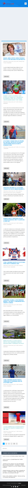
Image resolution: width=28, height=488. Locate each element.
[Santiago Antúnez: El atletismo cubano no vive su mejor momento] (14, 179)
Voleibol (4, 432)
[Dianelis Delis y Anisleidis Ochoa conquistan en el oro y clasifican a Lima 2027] (14, 210)
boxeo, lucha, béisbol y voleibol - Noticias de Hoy (14, 476)
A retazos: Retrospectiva (9, 477)
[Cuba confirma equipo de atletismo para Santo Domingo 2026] (14, 253)
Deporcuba (11, 61)
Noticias (20, 101)
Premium (14, 192)
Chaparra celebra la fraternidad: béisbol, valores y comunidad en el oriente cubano (14, 301)
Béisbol (20, 304)
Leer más (6, 76)
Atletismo (20, 191)
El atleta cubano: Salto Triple (17, 456)
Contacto (14, 485)
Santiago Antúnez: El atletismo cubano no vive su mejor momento (14, 188)
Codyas (19, 483)
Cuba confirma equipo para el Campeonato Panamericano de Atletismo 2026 (12, 381)
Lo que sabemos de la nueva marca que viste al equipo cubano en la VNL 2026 (13, 428)
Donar (18, 485)
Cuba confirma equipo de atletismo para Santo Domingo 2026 (14, 263)
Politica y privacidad (7, 485)
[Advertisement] (14, 22)
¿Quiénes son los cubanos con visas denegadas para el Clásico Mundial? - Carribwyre (13, 464)
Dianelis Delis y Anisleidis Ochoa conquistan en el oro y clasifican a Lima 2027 (14, 220)
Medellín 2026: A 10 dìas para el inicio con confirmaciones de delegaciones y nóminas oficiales (13, 342)
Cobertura (23, 147)
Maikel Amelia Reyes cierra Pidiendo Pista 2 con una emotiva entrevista (14, 58)
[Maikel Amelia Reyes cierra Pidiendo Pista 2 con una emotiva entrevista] (14, 49)
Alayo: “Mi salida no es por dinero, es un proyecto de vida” (13, 472)
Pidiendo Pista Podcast (7, 192)
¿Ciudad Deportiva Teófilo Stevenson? (13, 460)
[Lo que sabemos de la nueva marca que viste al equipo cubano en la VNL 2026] (14, 418)
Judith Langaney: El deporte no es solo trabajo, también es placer (14, 466)
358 (14, 443)
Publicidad (23, 485)
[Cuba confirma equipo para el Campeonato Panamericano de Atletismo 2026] (14, 371)
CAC (20, 147)
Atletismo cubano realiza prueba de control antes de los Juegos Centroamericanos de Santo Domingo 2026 (13, 143)
